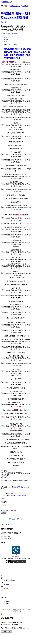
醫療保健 (14, 493)
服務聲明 (18, 611)
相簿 (5, 37)
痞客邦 (18, 487)
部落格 (6, 39)
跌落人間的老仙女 (6, 477)
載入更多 (3, 502)
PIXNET (8, 609)
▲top (2, 498)
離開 (10, 631)
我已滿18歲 (4, 631)
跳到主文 (3, 22)
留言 (22, 487)
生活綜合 (14, 34)
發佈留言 (3, 512)
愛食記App (17, 556)
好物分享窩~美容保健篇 (18, 495)
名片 (5, 41)
